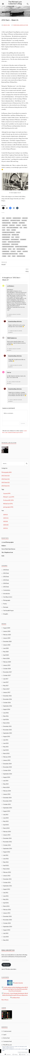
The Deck (25, 251)
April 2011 (6, 902)
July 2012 (5, 855)
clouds (24, 225)
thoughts (5, 614)
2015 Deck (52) (6, 482)
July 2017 (5, 679)
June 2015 (6, 743)
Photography (6, 600)
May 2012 (6, 862)
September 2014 (7, 774)
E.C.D (4, 227)
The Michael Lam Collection (10, 253)
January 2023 (6, 638)
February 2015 (7, 757)
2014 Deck (6, 583)
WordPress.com (7, 1044)
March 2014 (6, 787)
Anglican (25, 218)
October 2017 (7, 675)
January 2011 (6, 913)
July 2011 (5, 892)
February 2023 (7, 634)
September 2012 (7, 848)
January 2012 (6, 875)
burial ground (6, 222)
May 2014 (6, 784)
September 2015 (7, 733)
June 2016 (6, 712)
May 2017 (6, 685)
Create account (7, 1031)
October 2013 (7, 804)
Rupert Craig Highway (21, 246)
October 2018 (7, 668)
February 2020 (7, 662)
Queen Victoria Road (8, 246)
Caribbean (21, 222)
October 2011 (7, 882)
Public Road (15, 244)
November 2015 (7, 729)
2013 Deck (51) (6, 486)
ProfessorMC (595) (8, 500)
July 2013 (5, 814)
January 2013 (6, 835)
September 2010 (7, 926)
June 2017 (6, 682)
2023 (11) (5, 518)
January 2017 (6, 692)
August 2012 (6, 852)
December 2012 (7, 838)
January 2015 (6, 760)
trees (13, 256)
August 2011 (6, 889)
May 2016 (6, 716)
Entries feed (6, 1038)
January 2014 (6, 794)
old (13, 237)
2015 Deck (6, 586)
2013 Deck (6, 580)
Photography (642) (7, 472)
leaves (18, 232)
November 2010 (7, 919)
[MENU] (3, 4)
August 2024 (6, 628)
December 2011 (7, 879)
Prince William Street (14, 241)
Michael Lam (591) (8, 503)
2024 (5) (5, 514)
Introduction (6, 593)
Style (3, 556)
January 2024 (6, 631)
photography (15, 239)
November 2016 (7, 699)
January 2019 (6, 665)
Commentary (6, 590)
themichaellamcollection (20, 25)
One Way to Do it (7, 597)
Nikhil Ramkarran (12, 338)
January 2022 (6, 645)
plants (4, 241)
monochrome (6, 237)
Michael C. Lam (6, 234)
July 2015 (5, 740)
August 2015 (6, 736)
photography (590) (8, 507)
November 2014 (7, 767)
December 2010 (7, 916)
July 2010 (5, 933)
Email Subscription (8, 950)
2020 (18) (5, 525)
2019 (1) (5, 528)
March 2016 (6, 723)
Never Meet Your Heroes (8, 549)
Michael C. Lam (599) (8, 497)
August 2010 (6, 930)
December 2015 (7, 726)
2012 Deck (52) (6, 479)
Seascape (5, 607)
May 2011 (6, 899)
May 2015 (6, 746)
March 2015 (6, 753)
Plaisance (23, 239)
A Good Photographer (8, 542)
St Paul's (13, 251)
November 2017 (7, 672)
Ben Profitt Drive (15, 220)
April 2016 (6, 719)
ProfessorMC (6, 244)
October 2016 (7, 702)
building (24, 220)
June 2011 (6, 896)
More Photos (5, 1000)
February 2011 (7, 909)
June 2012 (6, 858)
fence (25, 227)
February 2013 (7, 831)
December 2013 (7, 797)
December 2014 (7, 763)
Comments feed (7, 1041)
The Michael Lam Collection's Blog (15, 3)
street (19, 251)
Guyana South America (8, 232)
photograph (6, 239)
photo (17, 237)
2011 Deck (6, 573)
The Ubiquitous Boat (7, 552)
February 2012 (7, 872)
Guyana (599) (6, 493)
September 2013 (7, 807)
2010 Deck (6, 569)
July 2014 (5, 780)
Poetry (5, 603)
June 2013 (6, 818)
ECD (21, 227)
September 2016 (7, 706)
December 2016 (7, 696)
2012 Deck (8, 218)
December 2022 (7, 641)
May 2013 (6, 821)
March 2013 (6, 828)
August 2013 (6, 811)
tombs (21, 253)
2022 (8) (5, 521)
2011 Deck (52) (6, 475)
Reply (9, 315)
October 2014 (7, 770)
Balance (4, 545)
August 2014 (6, 777)
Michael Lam (15, 234)
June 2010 (6, 936)
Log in (4, 1034)
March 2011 (6, 906)
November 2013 (7, 801)
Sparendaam (6, 251)
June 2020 (6, 648)
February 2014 (7, 791)
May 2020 (6, 651)
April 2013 (6, 824)
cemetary (5, 225)
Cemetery (12, 225)
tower (4, 256)
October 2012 (7, 845)
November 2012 (7, 841)
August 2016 (6, 709)
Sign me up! (6, 964)
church (18, 225)
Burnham (14, 222)
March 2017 (6, 689)
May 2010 (6, 940)
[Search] (26, 4)
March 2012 (6, 869)
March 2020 (6, 658)
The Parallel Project (8, 610)
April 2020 (6, 655)
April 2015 (6, 750)
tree (9, 256)
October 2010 (7, 923)
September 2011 (7, 886)
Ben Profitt (6, 220)
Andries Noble (17, 218)
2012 (3, 218)
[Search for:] (15, 463)
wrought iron (21, 256)
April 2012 (6, 865)
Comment (23, 423)
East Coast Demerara (12, 227)
